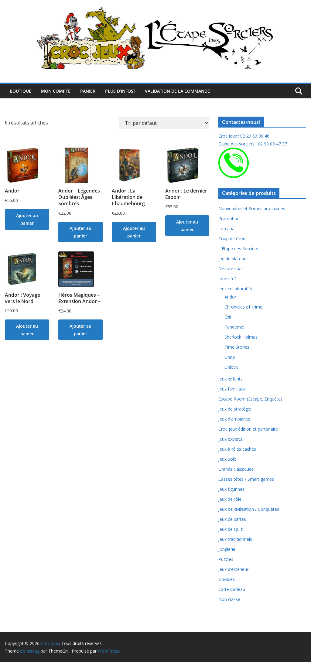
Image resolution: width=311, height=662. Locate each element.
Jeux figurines (231, 489)
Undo (229, 357)
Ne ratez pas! (231, 268)
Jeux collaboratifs (235, 289)
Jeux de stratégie (234, 409)
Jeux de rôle (229, 499)
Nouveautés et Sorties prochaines (251, 208)
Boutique (20, 91)
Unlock (231, 367)
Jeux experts (230, 439)
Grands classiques (236, 469)
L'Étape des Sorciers (238, 248)
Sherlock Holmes (241, 337)
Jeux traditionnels (235, 539)
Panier (87, 91)
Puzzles (225, 559)
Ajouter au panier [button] (27, 219)
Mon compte (55, 91)
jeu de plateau (232, 258)
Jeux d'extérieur (233, 569)
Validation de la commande (177, 91)
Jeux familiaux (231, 389)
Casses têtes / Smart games (246, 479)
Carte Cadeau (231, 589)
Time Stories (236, 347)
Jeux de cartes (232, 519)
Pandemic (234, 327)
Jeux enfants (230, 379)
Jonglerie (226, 549)
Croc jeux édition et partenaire (248, 429)
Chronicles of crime (243, 307)
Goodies (226, 579)
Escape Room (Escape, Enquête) (250, 399)
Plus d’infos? (120, 91)
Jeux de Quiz (230, 529)
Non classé (229, 599)
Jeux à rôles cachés (237, 449)
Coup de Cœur (232, 238)
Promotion (229, 218)
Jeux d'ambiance (234, 419)
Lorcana (226, 228)
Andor (230, 297)
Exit (227, 317)
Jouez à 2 (227, 279)
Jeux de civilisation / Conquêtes (248, 509)
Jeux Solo (227, 459)
